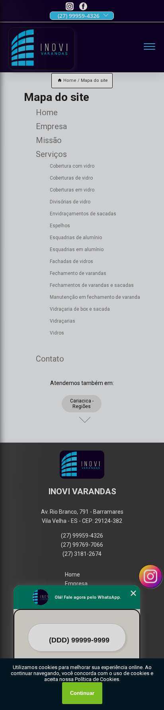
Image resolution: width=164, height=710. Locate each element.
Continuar (82, 693)
